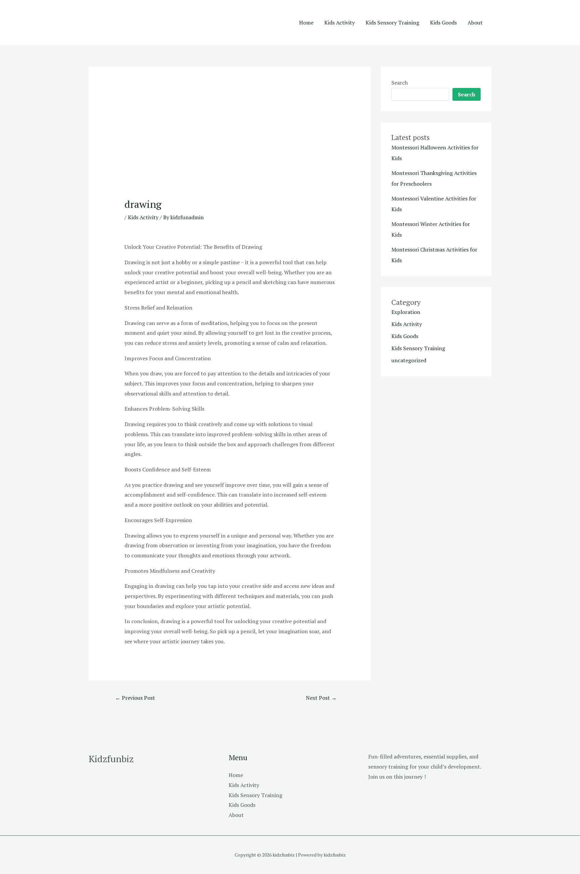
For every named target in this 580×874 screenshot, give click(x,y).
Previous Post (135, 697)
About (475, 22)
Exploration (405, 312)
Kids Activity (339, 22)
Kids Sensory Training (392, 22)
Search (399, 82)
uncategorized (408, 360)
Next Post (321, 697)
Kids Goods (443, 22)
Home (306, 22)
